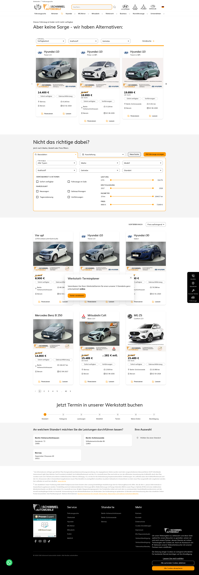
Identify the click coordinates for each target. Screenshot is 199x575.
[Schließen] (131, 277)
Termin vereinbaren (77, 296)
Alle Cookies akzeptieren (173, 568)
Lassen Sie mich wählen (173, 558)
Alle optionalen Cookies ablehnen (173, 563)
